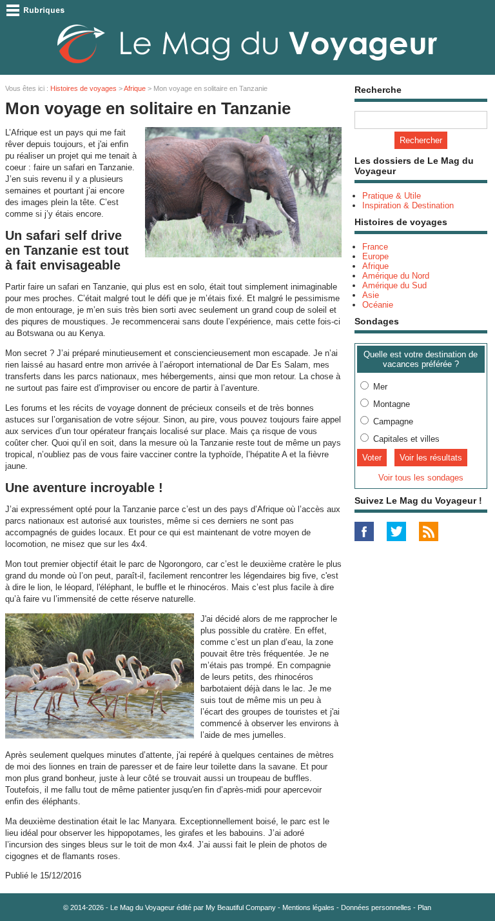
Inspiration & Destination (408, 205)
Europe (375, 256)
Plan (424, 907)
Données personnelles (376, 907)
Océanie (377, 305)
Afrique (135, 88)
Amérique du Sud (394, 285)
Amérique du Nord (395, 276)
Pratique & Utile (391, 196)
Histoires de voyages (83, 88)
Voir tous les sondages (420, 477)
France (375, 247)
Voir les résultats (431, 457)
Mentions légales (308, 907)
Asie (370, 295)
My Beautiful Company (241, 907)
